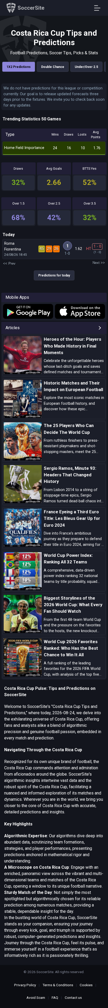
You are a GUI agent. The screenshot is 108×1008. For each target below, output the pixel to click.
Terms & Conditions (57, 985)
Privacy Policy (25, 985)
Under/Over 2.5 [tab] (86, 67)
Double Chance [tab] (52, 67)
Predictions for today (54, 275)
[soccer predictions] (27, 311)
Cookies (86, 985)
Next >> (99, 263)
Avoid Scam (35, 997)
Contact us (73, 997)
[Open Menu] (99, 8)
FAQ (55, 997)
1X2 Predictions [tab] (19, 67)
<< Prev (9, 263)
